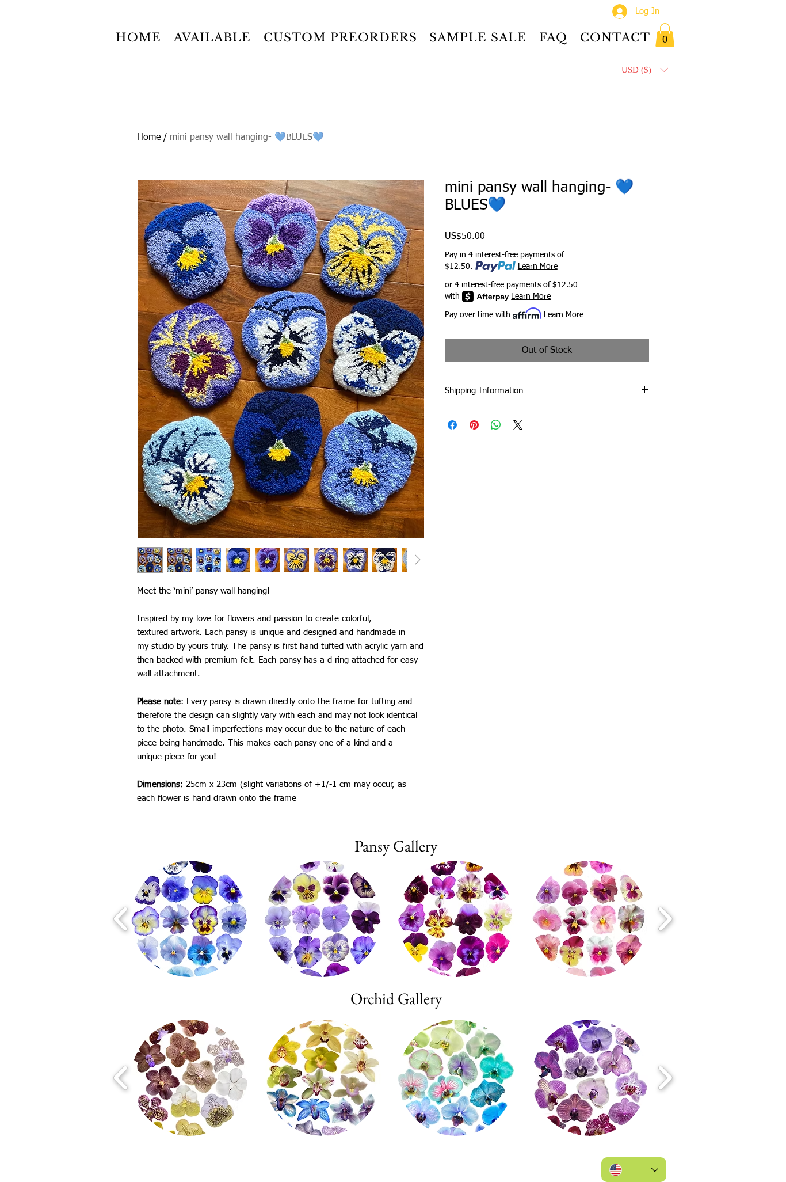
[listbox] (644, 70)
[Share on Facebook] (452, 425)
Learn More (538, 267)
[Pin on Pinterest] (474, 425)
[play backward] (121, 918)
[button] (665, 35)
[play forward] (665, 918)
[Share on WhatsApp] (496, 425)
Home (149, 137)
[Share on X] (518, 425)
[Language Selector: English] (633, 1169)
